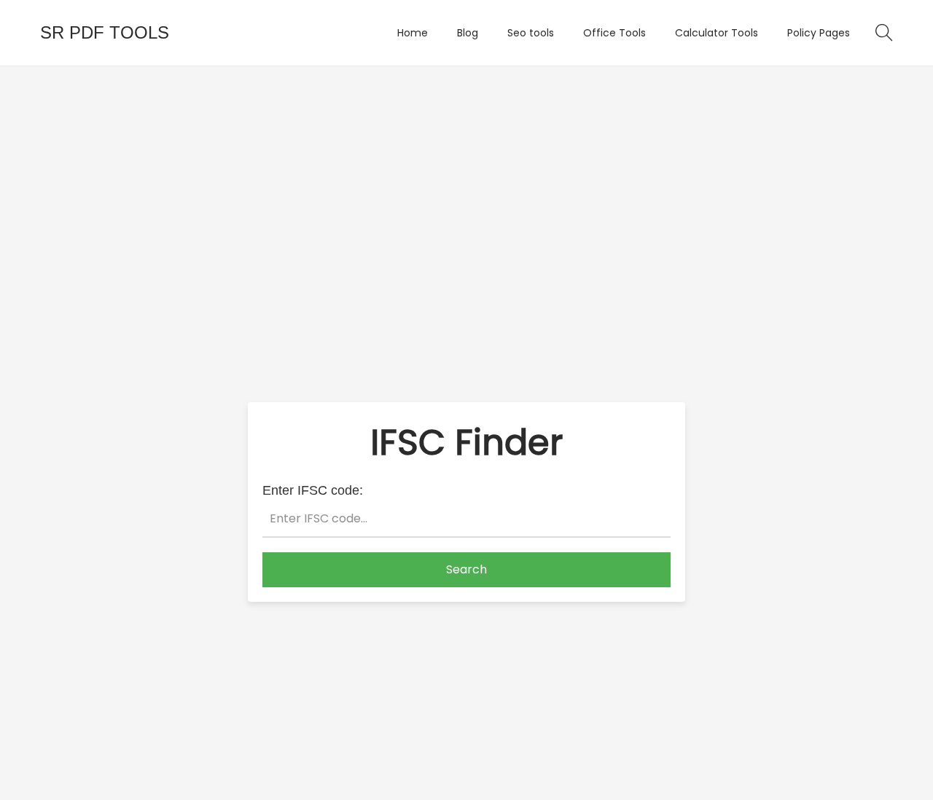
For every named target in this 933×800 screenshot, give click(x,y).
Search (466, 569)
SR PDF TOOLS (104, 32)
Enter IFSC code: (312, 490)
